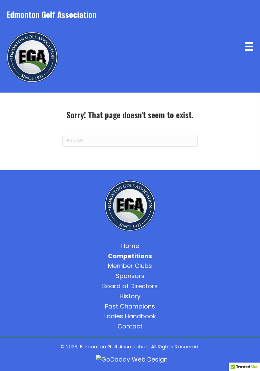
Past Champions (130, 306)
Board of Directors (130, 286)
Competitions (130, 256)
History (130, 296)
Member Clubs (130, 266)
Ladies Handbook (130, 316)
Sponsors (130, 276)
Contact (130, 326)
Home (130, 246)
